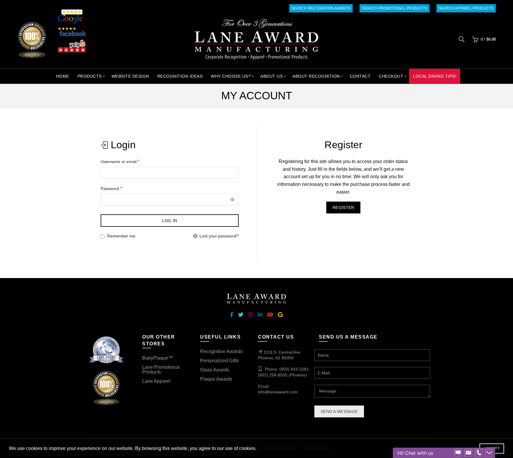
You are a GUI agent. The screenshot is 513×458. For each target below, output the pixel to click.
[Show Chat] (458, 453)
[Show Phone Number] (479, 453)
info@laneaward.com (278, 392)
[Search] (461, 39)
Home (62, 76)
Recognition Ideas (180, 76)
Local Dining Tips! (434, 76)
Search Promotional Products (394, 8)
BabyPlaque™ (157, 357)
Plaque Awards (216, 379)
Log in (169, 220)
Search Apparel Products (466, 8)
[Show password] (233, 199)
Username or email (128, 161)
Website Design (130, 76)
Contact (360, 76)
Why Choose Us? (231, 76)
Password (120, 188)
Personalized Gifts (219, 360)
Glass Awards (214, 369)
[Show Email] (468, 453)
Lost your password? (219, 236)
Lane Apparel (156, 381)
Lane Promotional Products (161, 369)
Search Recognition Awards (321, 8)
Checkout (391, 76)
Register (343, 207)
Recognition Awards (221, 351)
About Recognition (316, 76)
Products (89, 76)
